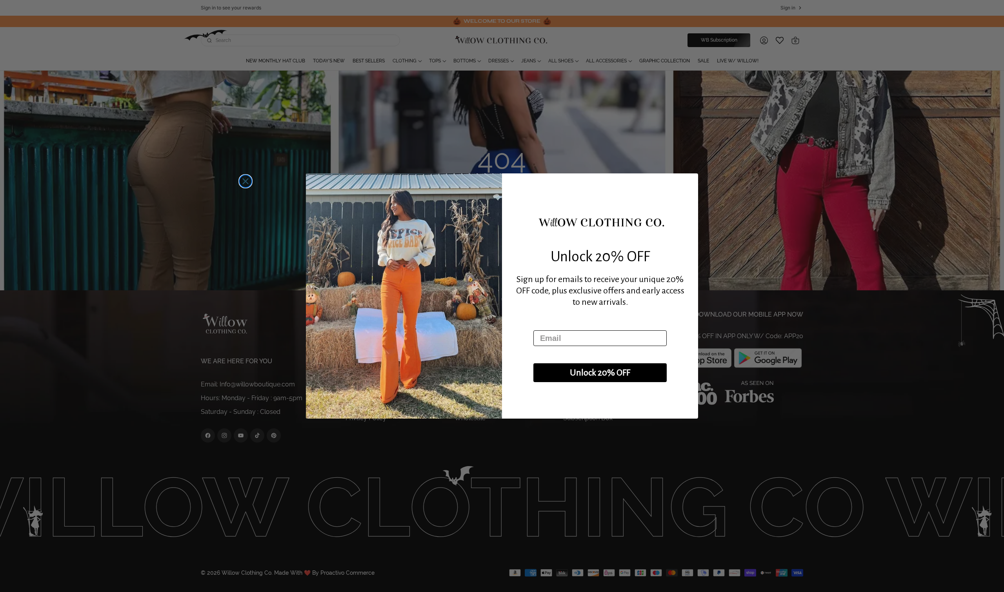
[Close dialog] (245, 181)
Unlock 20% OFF (600, 372)
